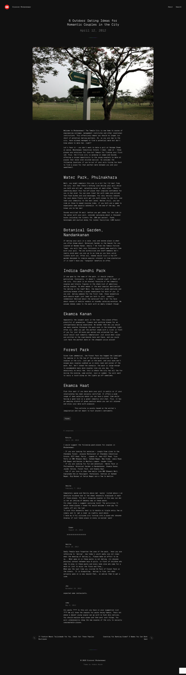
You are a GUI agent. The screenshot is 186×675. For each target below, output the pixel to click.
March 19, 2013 (72, 547)
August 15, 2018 (76, 530)
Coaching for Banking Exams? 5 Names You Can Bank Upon (125, 638)
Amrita (68, 486)
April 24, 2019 (72, 440)
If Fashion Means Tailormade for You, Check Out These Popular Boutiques (66, 638)
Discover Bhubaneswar (21, 7)
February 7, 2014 (73, 488)
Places (67, 418)
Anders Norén (97, 664)
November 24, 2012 (73, 588)
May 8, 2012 (70, 605)
